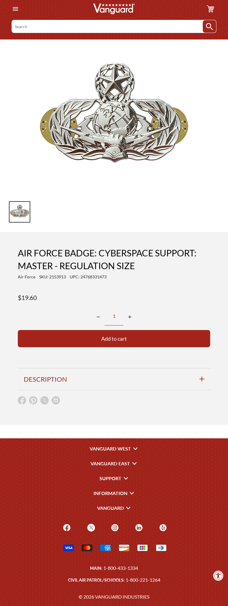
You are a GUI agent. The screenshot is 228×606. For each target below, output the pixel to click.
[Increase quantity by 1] (130, 317)
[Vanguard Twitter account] (90, 527)
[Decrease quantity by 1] (98, 317)
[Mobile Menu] (15, 9)
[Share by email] (56, 400)
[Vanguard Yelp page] (162, 527)
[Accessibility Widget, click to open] (218, 575)
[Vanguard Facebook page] (66, 527)
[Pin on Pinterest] (33, 401)
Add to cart (114, 338)
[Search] (209, 26)
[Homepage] (114, 9)
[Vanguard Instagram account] (114, 527)
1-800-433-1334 (120, 568)
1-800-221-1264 (143, 580)
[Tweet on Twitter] (44, 401)
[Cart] (210, 9)
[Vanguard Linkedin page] (138, 527)
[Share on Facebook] (22, 401)
